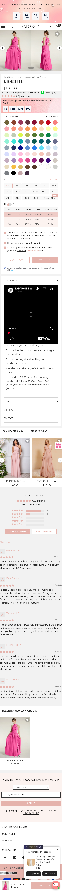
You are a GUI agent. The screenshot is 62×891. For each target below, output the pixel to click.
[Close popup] (57, 849)
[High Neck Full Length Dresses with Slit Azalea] (15, 737)
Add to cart (45, 259)
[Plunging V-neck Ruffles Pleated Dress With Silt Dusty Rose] (47, 458)
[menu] (3, 26)
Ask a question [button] (44, 531)
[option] (15, 50)
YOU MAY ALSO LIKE (13, 431)
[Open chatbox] (56, 885)
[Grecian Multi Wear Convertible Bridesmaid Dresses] (15, 458)
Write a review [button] (18, 531)
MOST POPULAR (39, 431)
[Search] (11, 26)
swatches (21, 251)
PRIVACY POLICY (31, 813)
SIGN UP (31, 803)
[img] (7, 557)
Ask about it (50, 874)
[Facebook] (5, 857)
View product (33, 874)
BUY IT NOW (16, 259)
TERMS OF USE (46, 810)
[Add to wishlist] (57, 34)
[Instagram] (14, 857)
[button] (2, 48)
